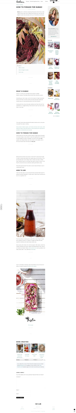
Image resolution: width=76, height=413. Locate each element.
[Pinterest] (52, 1)
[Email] (53, 2)
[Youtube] (56, 1)
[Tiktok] (53, 1)
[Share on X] (1, 207)
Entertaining (32, 1)
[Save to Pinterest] (1, 209)
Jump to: (19, 65)
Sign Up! (35, 408)
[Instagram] (50, 1)
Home (17, 4)
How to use (21, 72)
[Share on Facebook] (1, 206)
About (42, 1)
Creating (21, 4)
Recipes (27, 1)
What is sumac (21, 67)
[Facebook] (55, 1)
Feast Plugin (43, 411)
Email (17, 393)
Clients (46, 1)
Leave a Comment (33, 9)
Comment (18, 376)
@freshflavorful (22, 365)
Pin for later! (30, 325)
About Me (22, 408)
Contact (54, 408)
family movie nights (32, 266)
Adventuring (37, 1)
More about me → (54, 36)
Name (17, 389)
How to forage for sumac (23, 69)
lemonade (33, 249)
